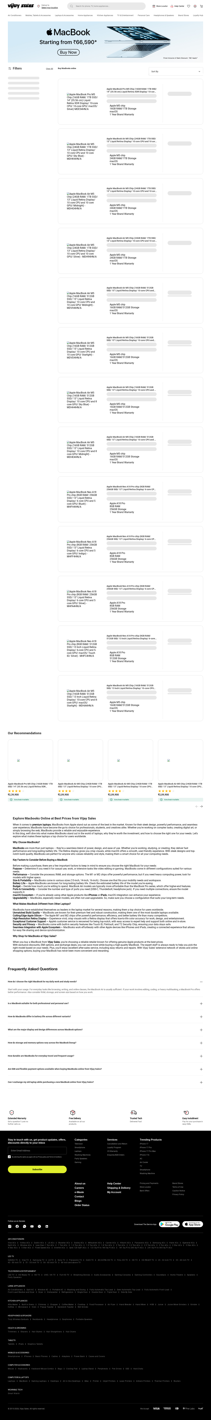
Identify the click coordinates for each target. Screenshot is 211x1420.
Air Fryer (111, 1304)
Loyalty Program (114, 1147)
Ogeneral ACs (188, 1243)
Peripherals (103, 1369)
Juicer (160, 1304)
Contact (79, 1196)
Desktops (55, 1381)
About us (80, 1183)
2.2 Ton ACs (134, 1245)
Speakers (191, 1275)
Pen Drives (117, 1369)
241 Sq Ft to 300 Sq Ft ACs (160, 1248)
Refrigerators (67, 1292)
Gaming (78, 1162)
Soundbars (161, 1275)
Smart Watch (14, 1393)
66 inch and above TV (71, 1262)
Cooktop (81, 1304)
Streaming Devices (81, 1275)
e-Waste (79, 1192)
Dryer (40, 1292)
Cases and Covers (97, 1356)
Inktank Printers (143, 1381)
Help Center (179, 6)
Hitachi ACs (125, 1243)
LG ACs (51, 1243)
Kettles (11, 1307)
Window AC (43, 1290)
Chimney (42, 1304)
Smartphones (14, 1356)
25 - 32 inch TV (165, 1260)
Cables (55, 1356)
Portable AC (57, 1290)
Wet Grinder (83, 1307)
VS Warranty (112, 1151)
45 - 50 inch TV (15, 1262)
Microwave (23, 1307)
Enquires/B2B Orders (115, 1155)
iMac (86, 1381)
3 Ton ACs (163, 1245)
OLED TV (90, 1260)
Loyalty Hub (198, 15)
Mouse (11, 1369)
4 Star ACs (12, 1248)
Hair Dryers (71, 1332)
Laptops (78, 1151)
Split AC (30, 1290)
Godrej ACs (79, 1243)
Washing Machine (147, 1173)
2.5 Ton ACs (149, 1245)
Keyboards (23, 1369)
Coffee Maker (68, 1304)
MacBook (23, 1381)
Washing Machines (83, 1155)
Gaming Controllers (143, 1275)
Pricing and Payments (149, 1183)
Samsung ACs (159, 1243)
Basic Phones (41, 1356)
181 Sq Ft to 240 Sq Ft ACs (131, 1248)
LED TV (11, 1275)
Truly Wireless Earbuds (18, 1319)
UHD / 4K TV (50, 1275)
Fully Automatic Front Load (156, 1290)
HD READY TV (148, 1260)
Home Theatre (176, 1275)
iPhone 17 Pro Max (148, 1151)
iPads (21, 1344)
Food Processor (96, 1304)
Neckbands (38, 1319)
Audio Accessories (102, 1275)
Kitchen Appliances (105, 15)
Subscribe (37, 1169)
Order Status (82, 1205)
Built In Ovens (28, 1304)
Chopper (54, 1304)
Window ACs (26, 1245)
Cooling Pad (72, 1369)
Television (79, 1144)
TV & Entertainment (125, 15)
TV (141, 1166)
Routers (177, 1381)
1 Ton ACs (62, 1245)
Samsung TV (38, 1260)
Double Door (97, 1292)
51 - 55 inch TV (32, 1262)
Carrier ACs (111, 1243)
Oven (34, 1307)
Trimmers (12, 1332)
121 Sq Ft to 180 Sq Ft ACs (102, 1248)
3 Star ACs (190, 1245)
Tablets (11, 1344)
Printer (96, 1381)
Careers (79, 1188)
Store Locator (162, 6)
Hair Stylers (37, 1332)
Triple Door (112, 1292)
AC (141, 1159)
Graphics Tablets (35, 1344)
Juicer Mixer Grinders (177, 1304)
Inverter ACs (59, 1248)
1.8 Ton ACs (106, 1245)
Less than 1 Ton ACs (45, 1245)
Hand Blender (125, 1304)
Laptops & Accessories (64, 15)
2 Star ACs (177, 1245)
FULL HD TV (122, 1260)
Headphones (52, 1319)
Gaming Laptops (39, 1381)
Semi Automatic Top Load (128, 1290)
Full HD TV (64, 1275)
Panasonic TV (75, 1260)
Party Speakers (81, 1159)
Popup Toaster (47, 1307)
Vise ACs (12, 1243)
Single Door (82, 1292)
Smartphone (80, 1147)
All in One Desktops (71, 1381)
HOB (152, 1304)
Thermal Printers (162, 1381)
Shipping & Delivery (119, 1188)
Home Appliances (85, 15)
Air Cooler (144, 1162)
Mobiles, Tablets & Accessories (38, 15)
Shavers (24, 1332)
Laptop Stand (88, 1369)
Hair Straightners (54, 1332)
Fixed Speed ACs (42, 1248)
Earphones (67, 1319)
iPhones (28, 1356)
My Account (114, 1192)
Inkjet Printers (109, 1381)
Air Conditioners (14, 15)
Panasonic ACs (142, 1243)
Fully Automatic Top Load (101, 1290)
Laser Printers (126, 1381)
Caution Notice (178, 1191)
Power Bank (79, 1356)
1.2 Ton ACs (76, 1245)
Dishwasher (52, 1292)
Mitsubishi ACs (95, 1243)
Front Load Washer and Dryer (21, 1292)
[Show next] (201, 806)
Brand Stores (183, 15)
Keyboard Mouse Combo (43, 1369)
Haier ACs (173, 1243)
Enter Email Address (20, 1150)
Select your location (50, 8)
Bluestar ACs (64, 1243)
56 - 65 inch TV (50, 1262)
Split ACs (12, 1245)
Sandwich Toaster (66, 1307)
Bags (60, 1369)
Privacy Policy (178, 1194)
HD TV (135, 1260)
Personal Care (144, 15)
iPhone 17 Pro (146, 1147)
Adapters (66, 1356)
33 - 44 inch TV (183, 1260)
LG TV (51, 1260)
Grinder (193, 1304)
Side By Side (126, 1292)
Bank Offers (144, 1191)
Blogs (78, 1201)
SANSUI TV (13, 1260)
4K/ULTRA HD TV (105, 1260)
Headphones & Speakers (164, 15)
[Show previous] (197, 806)
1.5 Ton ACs (91, 1245)
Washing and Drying (76, 1290)
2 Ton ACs (120, 1245)
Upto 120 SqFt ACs (78, 1248)
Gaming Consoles (123, 1275)
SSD (127, 1369)
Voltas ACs (25, 1243)
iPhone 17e (144, 1155)
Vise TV (25, 1260)
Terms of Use (177, 1187)
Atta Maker (13, 1304)
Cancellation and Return (117, 1144)
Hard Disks (138, 1369)
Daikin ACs (39, 1243)
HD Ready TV (24, 1275)
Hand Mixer (140, 1304)
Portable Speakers (84, 1319)
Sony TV (61, 1260)
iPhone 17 (144, 1144)
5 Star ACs (26, 1248)
